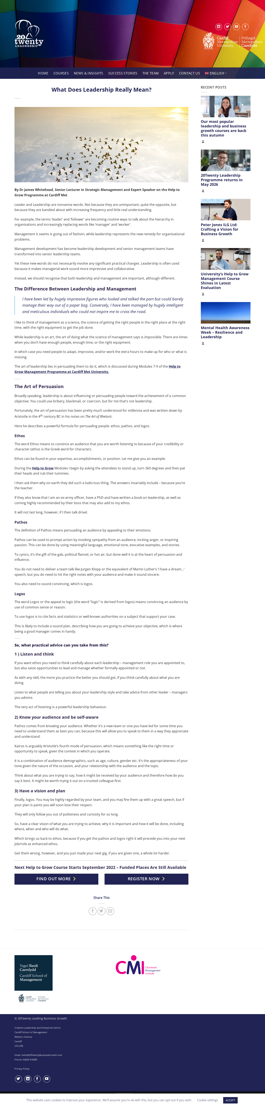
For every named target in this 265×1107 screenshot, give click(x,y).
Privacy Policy (21, 1068)
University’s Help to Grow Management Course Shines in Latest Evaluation (224, 280)
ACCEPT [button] (230, 1100)
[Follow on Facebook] (245, 26)
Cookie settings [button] (207, 1100)
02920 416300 (30, 1059)
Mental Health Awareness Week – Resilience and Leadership (225, 332)
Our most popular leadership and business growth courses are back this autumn (223, 128)
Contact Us (189, 73)
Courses (61, 73)
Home (43, 73)
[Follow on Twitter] (227, 26)
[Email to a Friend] (110, 911)
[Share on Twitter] (102, 911)
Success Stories (122, 73)
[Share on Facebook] (93, 911)
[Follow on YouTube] (236, 26)
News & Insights (88, 73)
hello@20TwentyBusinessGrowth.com (42, 1055)
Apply (169, 73)
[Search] (33, 73)
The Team (150, 73)
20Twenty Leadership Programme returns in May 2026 (222, 180)
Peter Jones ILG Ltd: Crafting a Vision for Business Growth (219, 229)
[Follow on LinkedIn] (218, 26)
